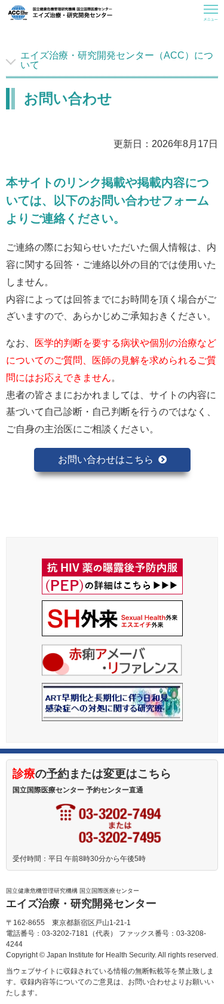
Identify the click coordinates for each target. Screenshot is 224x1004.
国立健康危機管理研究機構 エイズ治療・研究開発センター (59, 13)
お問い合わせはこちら (106, 459)
